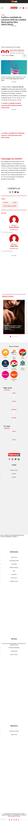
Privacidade (14, 564)
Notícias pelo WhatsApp (14, 647)
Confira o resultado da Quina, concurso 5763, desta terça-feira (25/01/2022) (11, 105)
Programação (14, 651)
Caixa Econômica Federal (10, 206)
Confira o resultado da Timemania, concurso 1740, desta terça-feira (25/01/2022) (13, 135)
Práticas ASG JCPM (14, 560)
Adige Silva (21, 50)
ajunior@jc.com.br (14, 248)
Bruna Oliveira (13, 50)
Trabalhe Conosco (14, 581)
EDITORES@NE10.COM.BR (14, 816)
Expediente (14, 574)
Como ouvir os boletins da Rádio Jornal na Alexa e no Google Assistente (14, 644)
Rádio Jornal (14, 734)
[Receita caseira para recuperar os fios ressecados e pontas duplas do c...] (14, 317)
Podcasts (14, 473)
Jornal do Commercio (14, 731)
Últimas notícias (14, 470)
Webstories (7, 296)
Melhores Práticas (14, 567)
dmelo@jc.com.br (14, 229)
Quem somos (14, 557)
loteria (14, 202)
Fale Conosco (14, 577)
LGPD (14, 571)
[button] (10, 336)
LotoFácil (5, 202)
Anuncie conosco (14, 654)
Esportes (14, 477)
